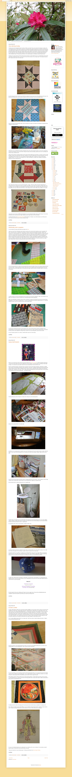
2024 (53, 160)
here (28, 229)
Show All (62, 214)
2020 (53, 165)
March (54, 181)
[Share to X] (24, 222)
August (54, 175)
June (54, 177)
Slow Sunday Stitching (20, 216)
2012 (53, 195)
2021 (53, 164)
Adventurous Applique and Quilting (28, 586)
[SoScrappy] (57, 88)
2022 (53, 163)
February (54, 187)
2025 (53, 159)
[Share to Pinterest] (26, 222)
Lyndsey (57, 45)
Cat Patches (54, 202)
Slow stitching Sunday (14, 46)
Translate (58, 148)
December (54, 170)
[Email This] (22, 222)
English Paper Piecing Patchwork (16, 41)
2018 (53, 168)
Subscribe (57, 135)
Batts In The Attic (28, 585)
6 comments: (18, 337)
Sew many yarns (20, 5)
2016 (53, 190)
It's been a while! (13, 607)
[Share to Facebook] (25, 222)
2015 (53, 191)
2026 (53, 158)
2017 (53, 169)
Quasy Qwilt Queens (14, 342)
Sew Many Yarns (25, 587)
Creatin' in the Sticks (55, 208)
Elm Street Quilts (54, 211)
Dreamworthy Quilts (55, 210)
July (53, 176)
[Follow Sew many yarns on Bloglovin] (54, 143)
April (53, 180)
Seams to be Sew (33, 362)
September (54, 174)
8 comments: (18, 222)
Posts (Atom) (14, 759)
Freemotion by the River (56, 213)
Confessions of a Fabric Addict (57, 205)
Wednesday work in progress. (16, 227)
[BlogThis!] (23, 222)
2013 (53, 194)
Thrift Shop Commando (28, 583)
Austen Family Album (55, 199)
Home (9, 41)
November (54, 171)
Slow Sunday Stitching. (36, 750)
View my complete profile (54, 53)
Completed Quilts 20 (27, 41)
